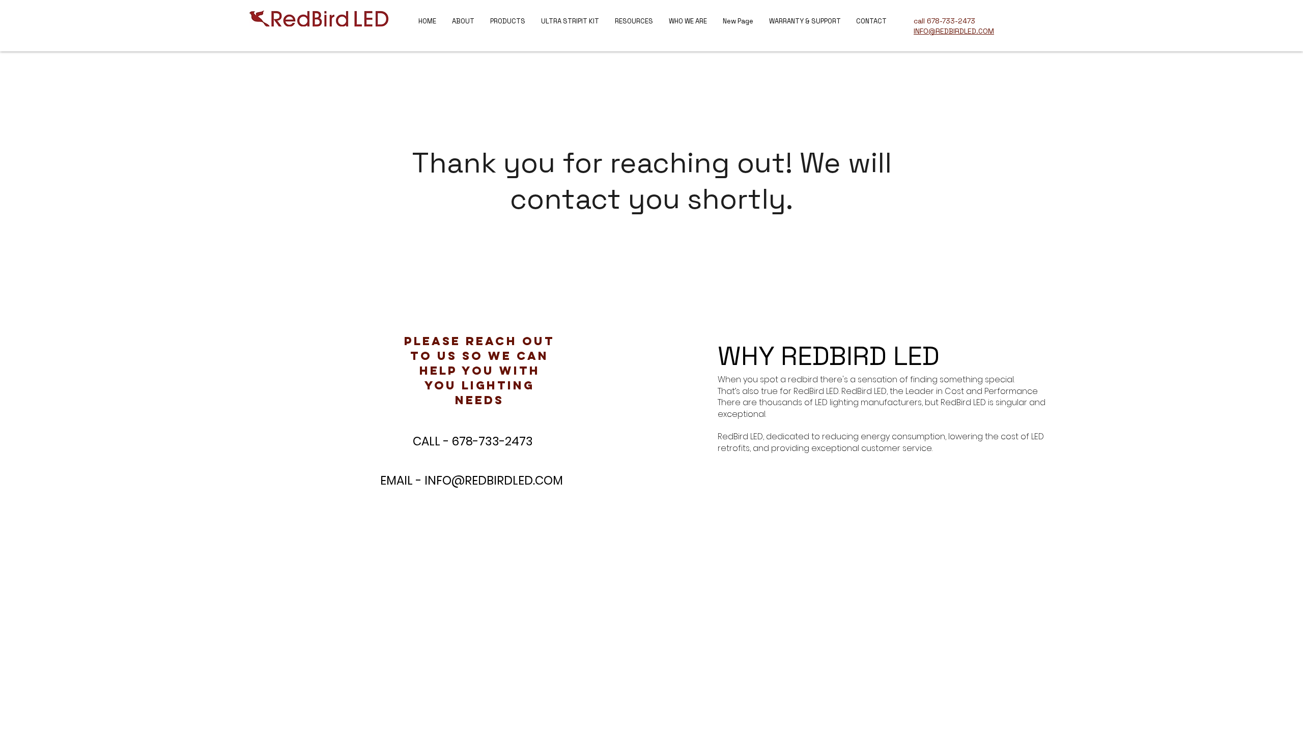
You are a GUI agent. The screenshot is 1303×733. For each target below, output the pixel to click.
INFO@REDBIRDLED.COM (493, 480)
